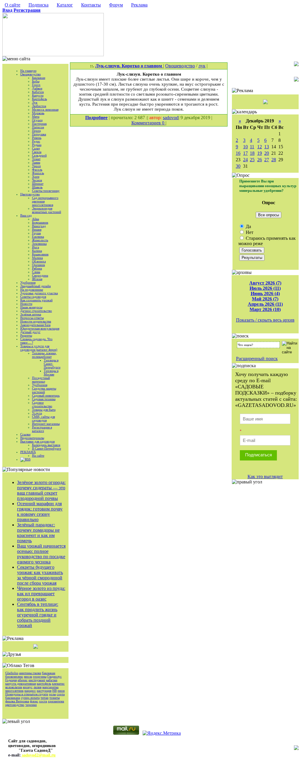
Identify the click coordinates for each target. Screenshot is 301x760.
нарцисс (30, 690)
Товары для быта (44, 409)
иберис (23, 680)
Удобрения (28, 282)
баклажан (48, 673)
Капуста (38, 95)
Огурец (37, 120)
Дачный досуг (30, 332)
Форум (116, 4)
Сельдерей (39, 155)
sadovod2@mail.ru (38, 755)
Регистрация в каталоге (42, 429)
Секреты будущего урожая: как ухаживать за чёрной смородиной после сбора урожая (40, 575)
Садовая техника (44, 399)
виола (28, 676)
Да (248, 226)
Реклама (139, 4)
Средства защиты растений (44, 390)
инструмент (37, 680)
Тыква (36, 162)
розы (52, 694)
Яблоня (37, 279)
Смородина (40, 275)
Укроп (36, 166)
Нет (249, 232)
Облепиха (39, 261)
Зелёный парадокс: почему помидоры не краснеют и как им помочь (38, 532)
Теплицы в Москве (51, 372)
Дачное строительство (36, 310)
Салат (36, 148)
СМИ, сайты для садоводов (43, 418)
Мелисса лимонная (45, 109)
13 (266, 146)
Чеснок (37, 180)
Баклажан (38, 77)
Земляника (39, 243)
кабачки (51, 680)
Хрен (35, 176)
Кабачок (38, 92)
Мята (35, 116)
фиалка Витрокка (17, 701)
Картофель (39, 99)
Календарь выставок (46, 445)
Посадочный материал (41, 379)
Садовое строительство (42, 404)
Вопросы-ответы (32, 318)
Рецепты (26, 335)
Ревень (36, 137)
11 (252, 146)
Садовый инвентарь (46, 395)
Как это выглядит (265, 476)
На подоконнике (31, 289)
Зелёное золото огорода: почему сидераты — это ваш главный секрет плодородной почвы (41, 490)
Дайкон (37, 88)
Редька (36, 145)
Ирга (35, 247)
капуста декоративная (20, 683)
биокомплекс (14, 676)
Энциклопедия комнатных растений (46, 210)
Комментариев (146, 122)
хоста (43, 701)
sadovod (170, 117)
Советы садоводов (33, 296)
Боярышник (40, 222)
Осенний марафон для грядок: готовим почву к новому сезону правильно (40, 511)
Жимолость (40, 240)
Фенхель (38, 173)
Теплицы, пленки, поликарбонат (44, 354)
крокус (28, 687)
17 (245, 153)
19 (259, 153)
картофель (44, 683)
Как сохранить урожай (36, 300)
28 (273, 159)
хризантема (56, 701)
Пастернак (39, 123)
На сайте (38, 455)
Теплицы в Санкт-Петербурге (52, 363)
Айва (35, 219)
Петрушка (39, 134)
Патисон (38, 127)
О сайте (12, 4)
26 (259, 159)
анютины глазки (30, 673)
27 (266, 159)
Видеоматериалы (32, 438)
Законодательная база (35, 325)
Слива (36, 272)
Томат (36, 159)
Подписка (39, 4)
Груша (36, 233)
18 (252, 153)
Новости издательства (35, 321)
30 (238, 166)
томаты (54, 697)
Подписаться (258, 454)
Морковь (38, 113)
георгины (39, 676)
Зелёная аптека (30, 314)
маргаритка (50, 687)
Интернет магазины (46, 423)
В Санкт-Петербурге (46, 448)
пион (61, 690)
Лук (34, 102)
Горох (36, 85)
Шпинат (38, 183)
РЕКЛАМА (28, 452)
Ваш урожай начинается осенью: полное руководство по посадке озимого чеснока (41, 553)
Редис (36, 141)
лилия (37, 687)
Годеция (11, 680)
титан (45, 697)
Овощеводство (30, 74)
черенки (31, 704)
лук (201, 65)
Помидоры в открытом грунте (26, 694)
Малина (37, 258)
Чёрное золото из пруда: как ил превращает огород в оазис (41, 593)
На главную (28, 70)
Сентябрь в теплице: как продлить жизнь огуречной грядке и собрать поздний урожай (37, 615)
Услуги (37, 413)
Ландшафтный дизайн (35, 286)
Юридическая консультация (39, 328)
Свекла (36, 152)
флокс (34, 701)
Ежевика (38, 236)
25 (252, 159)
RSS (28, 459)
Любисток (39, 106)
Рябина (37, 268)
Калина (37, 250)
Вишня (36, 229)
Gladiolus (11, 673)
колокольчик (13, 687)
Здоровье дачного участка (39, 293)
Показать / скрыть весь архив (265, 319)
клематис (58, 683)
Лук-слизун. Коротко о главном (129, 65)
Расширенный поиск (257, 358)
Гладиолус (54, 676)
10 (245, 146)
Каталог (65, 4)
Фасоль (37, 169)
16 (238, 153)
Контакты (91, 4)
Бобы (35, 81)
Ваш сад (26, 215)
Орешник (38, 265)
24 (245, 159)
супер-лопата (30, 697)
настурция (44, 690)
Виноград (39, 226)
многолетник (14, 690)
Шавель (37, 187)
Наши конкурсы (31, 307)
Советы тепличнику (46, 190)
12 (259, 146)
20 (266, 153)
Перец (36, 130)
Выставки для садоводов (37, 441)
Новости (26, 303)
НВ (54, 690)
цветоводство (14, 704)
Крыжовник (40, 254)
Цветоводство (30, 194)
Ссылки (25, 434)
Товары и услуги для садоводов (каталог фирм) (38, 347)
